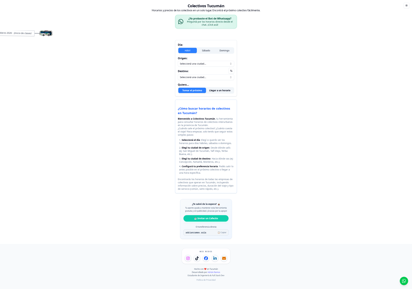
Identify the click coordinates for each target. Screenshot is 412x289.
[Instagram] (188, 258)
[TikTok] (197, 258)
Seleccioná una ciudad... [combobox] (193, 63)
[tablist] (206, 90)
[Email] (224, 258)
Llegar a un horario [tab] (219, 90)
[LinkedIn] (215, 258)
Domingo (224, 50)
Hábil (187, 50)
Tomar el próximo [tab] (192, 90)
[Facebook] (206, 258)
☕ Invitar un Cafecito (206, 218)
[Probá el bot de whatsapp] (404, 281)
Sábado (206, 50)
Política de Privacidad (206, 280)
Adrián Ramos (214, 272)
